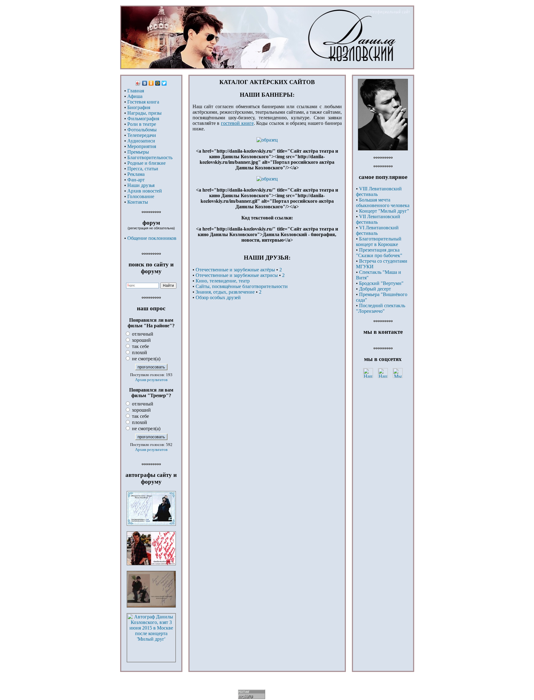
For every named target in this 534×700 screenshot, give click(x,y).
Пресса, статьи (142, 168)
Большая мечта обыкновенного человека (382, 202)
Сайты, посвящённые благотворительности (242, 286)
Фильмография (143, 118)
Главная (135, 90)
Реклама (136, 174)
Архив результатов (151, 379)
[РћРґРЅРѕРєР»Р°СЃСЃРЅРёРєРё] (151, 83)
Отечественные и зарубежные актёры (235, 269)
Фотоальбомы (142, 129)
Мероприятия (141, 146)
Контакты (137, 202)
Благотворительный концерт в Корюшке (378, 241)
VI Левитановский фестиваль (377, 230)
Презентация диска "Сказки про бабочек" (379, 252)
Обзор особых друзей (218, 297)
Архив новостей (144, 190)
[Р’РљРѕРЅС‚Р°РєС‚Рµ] (145, 83)
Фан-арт (136, 179)
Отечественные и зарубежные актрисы (237, 275)
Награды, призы (144, 113)
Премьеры (138, 152)
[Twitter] (164, 83)
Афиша (134, 96)
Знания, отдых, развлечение (225, 292)
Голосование (140, 196)
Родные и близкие (146, 163)
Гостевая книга (143, 101)
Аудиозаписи (141, 140)
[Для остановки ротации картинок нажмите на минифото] (383, 148)
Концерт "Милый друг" (384, 211)
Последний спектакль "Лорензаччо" (380, 308)
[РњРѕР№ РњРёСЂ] (158, 83)
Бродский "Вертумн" (381, 283)
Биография (138, 107)
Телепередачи (141, 135)
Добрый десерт (375, 288)
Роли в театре (141, 124)
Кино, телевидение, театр (223, 280)
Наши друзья (141, 185)
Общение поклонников (151, 238)
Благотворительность (149, 157)
